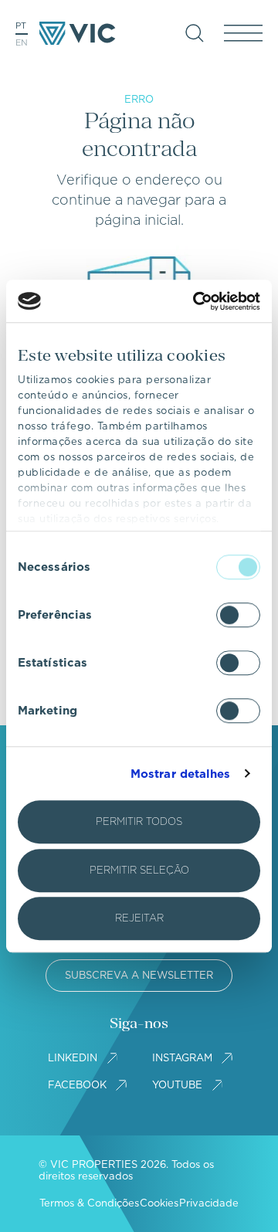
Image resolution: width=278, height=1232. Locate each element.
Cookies (159, 1203)
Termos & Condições (89, 1203)
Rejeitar (139, 918)
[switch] (238, 614)
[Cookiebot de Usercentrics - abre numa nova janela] (196, 301)
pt (20, 25)
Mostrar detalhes (181, 774)
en (21, 42)
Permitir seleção (139, 870)
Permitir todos (139, 821)
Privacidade (209, 1203)
